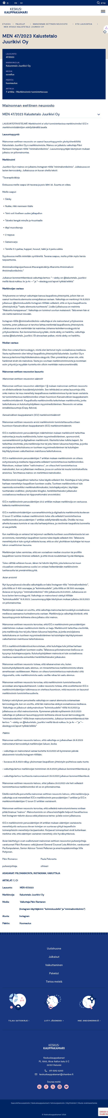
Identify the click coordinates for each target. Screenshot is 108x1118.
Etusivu (6, 24)
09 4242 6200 (56, 1070)
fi (7, 3)
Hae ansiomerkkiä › (89, 1020)
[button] (101, 3)
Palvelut (20, 24)
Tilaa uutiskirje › (18, 1020)
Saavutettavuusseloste (20, 1103)
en (15, 3)
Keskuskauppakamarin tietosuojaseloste (48, 1103)
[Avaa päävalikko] (103, 11)
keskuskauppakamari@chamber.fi (56, 1074)
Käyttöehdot (71, 1103)
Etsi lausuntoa (83, 24)
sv (21, 3)
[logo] (15, 10)
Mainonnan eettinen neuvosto (50, 24)
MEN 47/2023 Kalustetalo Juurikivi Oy (24, 27)
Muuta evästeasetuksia (87, 1103)
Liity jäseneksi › (54, 1020)
